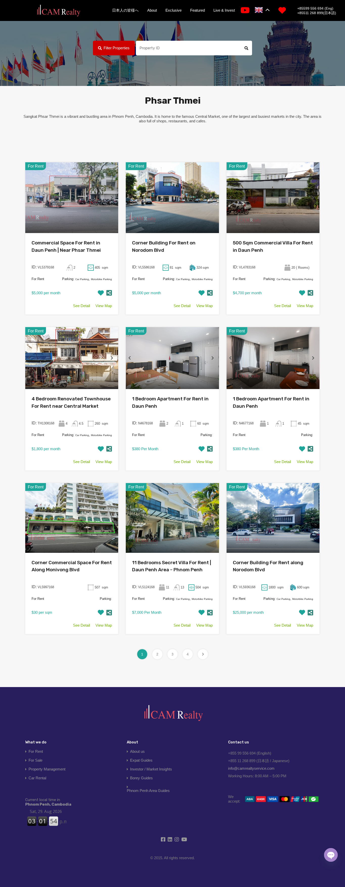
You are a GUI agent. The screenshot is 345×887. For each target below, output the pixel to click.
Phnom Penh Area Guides (148, 790)
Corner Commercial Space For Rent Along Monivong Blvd (72, 566)
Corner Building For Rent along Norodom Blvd (268, 566)
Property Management (47, 769)
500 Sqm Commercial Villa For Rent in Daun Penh (273, 246)
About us (137, 751)
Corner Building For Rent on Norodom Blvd (163, 246)
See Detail (81, 306)
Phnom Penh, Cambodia (48, 802)
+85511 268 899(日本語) (316, 13)
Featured (197, 10)
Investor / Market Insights (151, 769)
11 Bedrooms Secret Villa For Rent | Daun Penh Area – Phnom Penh (171, 566)
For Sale (35, 760)
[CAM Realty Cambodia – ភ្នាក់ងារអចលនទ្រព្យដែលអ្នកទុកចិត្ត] (58, 11)
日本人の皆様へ (125, 10)
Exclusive (173, 10)
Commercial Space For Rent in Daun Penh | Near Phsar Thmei (66, 246)
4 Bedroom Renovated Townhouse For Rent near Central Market (71, 402)
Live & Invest (224, 10)
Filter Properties (117, 48)
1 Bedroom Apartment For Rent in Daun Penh (170, 402)
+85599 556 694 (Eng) (315, 8)
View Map (103, 306)
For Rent (36, 751)
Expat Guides (141, 760)
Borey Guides (141, 778)
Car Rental (37, 778)
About (152, 10)
